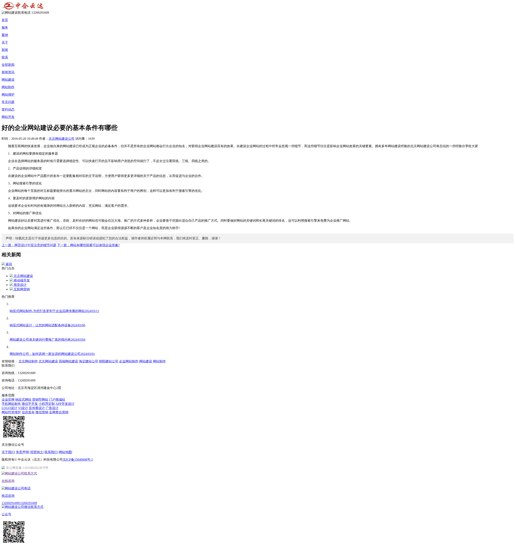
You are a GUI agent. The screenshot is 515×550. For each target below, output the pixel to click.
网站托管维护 (11, 412)
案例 (5, 35)
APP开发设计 (65, 403)
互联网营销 (21, 289)
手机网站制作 (11, 403)
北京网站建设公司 (61, 138)
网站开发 (8, 117)
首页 (5, 20)
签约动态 (8, 109)
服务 (5, 27)
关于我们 (8, 452)
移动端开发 (21, 280)
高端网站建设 (68, 361)
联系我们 (50, 452)
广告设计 (52, 408)
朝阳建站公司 (108, 361)
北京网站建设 (23, 276)
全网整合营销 (58, 412)
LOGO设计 (9, 408)
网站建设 (8, 79)
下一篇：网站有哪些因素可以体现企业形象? (88, 245)
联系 (5, 57)
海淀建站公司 (88, 361)
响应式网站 (23, 399)
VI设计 (23, 408)
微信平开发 (30, 403)
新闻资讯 (8, 72)
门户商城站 (57, 399)
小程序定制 (47, 403)
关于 (5, 42)
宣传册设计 (37, 408)
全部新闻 (8, 64)
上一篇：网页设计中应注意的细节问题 (29, 245)
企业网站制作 (128, 361)
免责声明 (22, 452)
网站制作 (8, 87)
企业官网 (8, 399)
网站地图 (65, 452)
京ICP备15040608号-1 (78, 459)
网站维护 (8, 94)
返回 (8, 264)
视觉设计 (20, 284)
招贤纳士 (36, 452)
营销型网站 (40, 399)
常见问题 (8, 102)
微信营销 (41, 412)
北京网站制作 (28, 361)
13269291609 (10, 503)
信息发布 (28, 412)
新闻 (5, 50)
